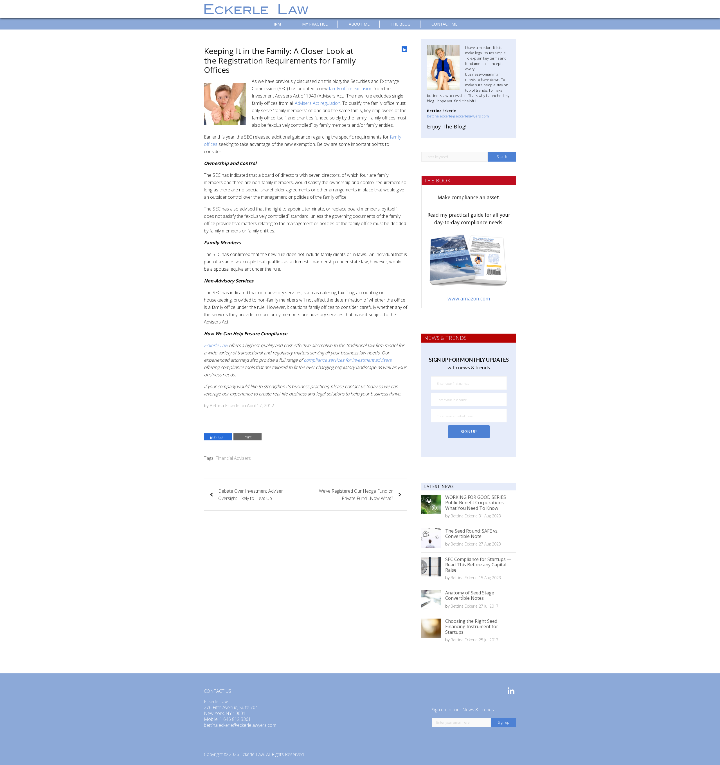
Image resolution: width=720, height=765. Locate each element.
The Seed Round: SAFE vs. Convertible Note (471, 533)
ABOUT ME (359, 24)
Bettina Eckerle (224, 405)
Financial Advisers (233, 458)
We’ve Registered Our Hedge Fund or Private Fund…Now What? (356, 494)
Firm (276, 24)
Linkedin (219, 437)
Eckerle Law (252, 754)
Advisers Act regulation (317, 103)
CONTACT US (217, 691)
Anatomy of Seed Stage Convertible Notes (469, 595)
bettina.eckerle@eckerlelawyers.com (458, 116)
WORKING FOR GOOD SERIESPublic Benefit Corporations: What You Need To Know (475, 502)
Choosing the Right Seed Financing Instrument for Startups (471, 626)
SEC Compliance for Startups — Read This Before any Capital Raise (478, 564)
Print (247, 437)
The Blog (400, 24)
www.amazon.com (468, 298)
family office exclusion (350, 88)
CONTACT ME (444, 24)
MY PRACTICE (315, 24)
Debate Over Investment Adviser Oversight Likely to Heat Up (250, 494)
